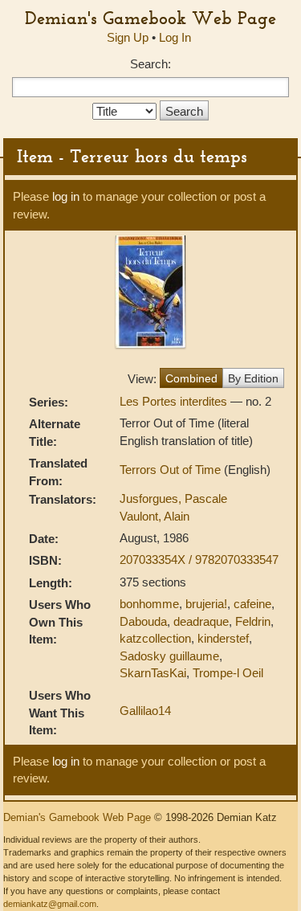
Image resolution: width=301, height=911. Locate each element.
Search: (150, 64)
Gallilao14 (145, 710)
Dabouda (143, 621)
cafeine (252, 604)
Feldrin (252, 621)
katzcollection (155, 638)
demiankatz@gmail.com (49, 904)
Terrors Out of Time (172, 469)
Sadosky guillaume (169, 656)
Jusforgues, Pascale (173, 498)
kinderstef (223, 638)
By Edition (253, 378)
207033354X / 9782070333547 (199, 559)
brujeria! (206, 604)
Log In (175, 37)
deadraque (201, 621)
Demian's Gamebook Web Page (150, 17)
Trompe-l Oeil (228, 673)
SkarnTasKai (153, 673)
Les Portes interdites (175, 401)
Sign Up (127, 37)
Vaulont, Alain (154, 516)
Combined (191, 378)
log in (65, 196)
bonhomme (149, 604)
